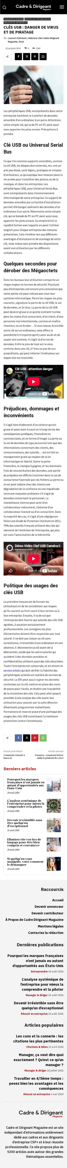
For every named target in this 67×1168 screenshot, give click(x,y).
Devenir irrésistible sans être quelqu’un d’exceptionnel (24, 823)
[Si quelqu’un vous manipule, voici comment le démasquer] (54, 864)
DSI (20, 679)
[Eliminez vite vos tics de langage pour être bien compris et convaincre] (54, 845)
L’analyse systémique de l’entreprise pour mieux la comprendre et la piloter (25, 804)
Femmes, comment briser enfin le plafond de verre (49, 756)
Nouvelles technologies (37, 19)
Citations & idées (37, 1047)
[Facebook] (18, 56)
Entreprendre (39, 971)
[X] (26, 56)
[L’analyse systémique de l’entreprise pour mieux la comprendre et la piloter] (54, 806)
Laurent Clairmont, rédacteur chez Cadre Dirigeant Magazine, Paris (33, 40)
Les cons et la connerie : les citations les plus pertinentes (38, 1038)
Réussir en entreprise (15, 22)
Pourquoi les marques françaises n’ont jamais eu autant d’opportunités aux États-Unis (25, 784)
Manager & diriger (13, 19)
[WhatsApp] (43, 56)
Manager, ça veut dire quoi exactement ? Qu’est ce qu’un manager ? (38, 1060)
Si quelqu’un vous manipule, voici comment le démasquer (25, 862)
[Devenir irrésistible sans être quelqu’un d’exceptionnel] (54, 825)
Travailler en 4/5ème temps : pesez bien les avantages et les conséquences (36, 1083)
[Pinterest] (34, 56)
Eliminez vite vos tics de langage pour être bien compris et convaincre (24, 842)
